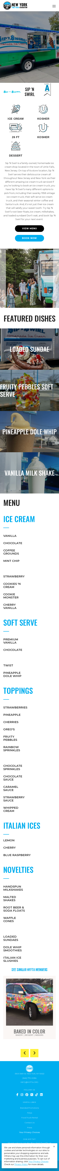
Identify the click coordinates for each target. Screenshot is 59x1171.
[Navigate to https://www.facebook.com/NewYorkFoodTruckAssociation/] (17, 1095)
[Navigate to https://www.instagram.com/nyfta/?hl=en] (22, 1095)
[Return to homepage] (15, 5)
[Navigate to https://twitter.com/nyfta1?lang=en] (31, 1095)
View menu (29, 228)
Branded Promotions (29, 1108)
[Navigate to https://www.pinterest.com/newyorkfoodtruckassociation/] (26, 1095)
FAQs (29, 1113)
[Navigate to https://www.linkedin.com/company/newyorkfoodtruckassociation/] (41, 1095)
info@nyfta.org (29, 1082)
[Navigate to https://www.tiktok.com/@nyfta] (36, 1095)
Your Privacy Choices (29, 1132)
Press (29, 1127)
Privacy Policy (21, 1164)
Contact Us (29, 1122)
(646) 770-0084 (29, 1078)
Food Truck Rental (29, 1118)
